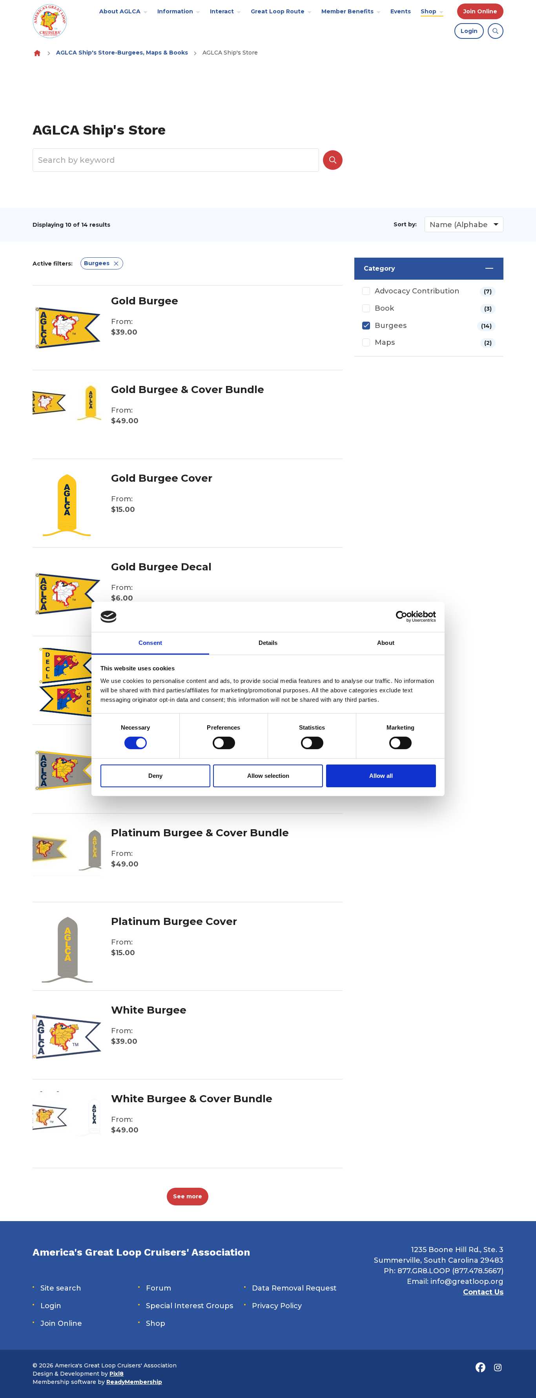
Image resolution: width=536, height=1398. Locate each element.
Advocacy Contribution (433, 291)
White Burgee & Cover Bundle (191, 1098)
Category (379, 268)
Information (175, 11)
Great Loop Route (277, 11)
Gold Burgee (144, 301)
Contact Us (483, 1292)
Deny (155, 775)
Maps (433, 342)
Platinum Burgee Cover (174, 921)
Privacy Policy (277, 1306)
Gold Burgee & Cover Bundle (187, 389)
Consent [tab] (150, 642)
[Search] (333, 160)
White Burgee (148, 1010)
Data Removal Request (294, 1288)
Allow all (381, 775)
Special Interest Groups (189, 1306)
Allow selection (268, 775)
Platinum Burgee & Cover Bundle (200, 832)
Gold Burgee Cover (161, 478)
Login (469, 31)
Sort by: (405, 224)
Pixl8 (116, 1373)
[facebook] (480, 1367)
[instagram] (497, 1367)
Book (433, 308)
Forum (158, 1288)
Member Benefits (347, 11)
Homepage (37, 53)
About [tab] (385, 642)
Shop (428, 11)
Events (400, 11)
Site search (60, 1288)
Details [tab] (268, 642)
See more (187, 1196)
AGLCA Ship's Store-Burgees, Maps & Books (122, 52)
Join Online (480, 11)
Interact (222, 11)
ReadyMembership (134, 1381)
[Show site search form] (495, 31)
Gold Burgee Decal (161, 567)
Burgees (433, 325)
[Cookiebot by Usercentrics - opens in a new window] (401, 617)
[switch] (224, 743)
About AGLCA (119, 11)
